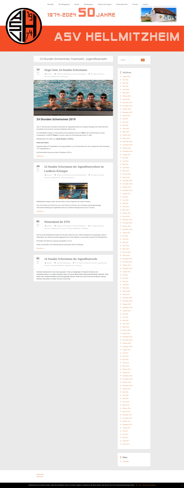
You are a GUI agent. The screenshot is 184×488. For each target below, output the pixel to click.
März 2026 (125, 93)
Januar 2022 (126, 255)
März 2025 (125, 132)
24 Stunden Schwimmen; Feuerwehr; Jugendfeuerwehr (92, 263)
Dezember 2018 (127, 376)
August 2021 (126, 271)
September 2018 (127, 385)
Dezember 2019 (127, 337)
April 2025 (125, 128)
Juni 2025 (125, 122)
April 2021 (125, 284)
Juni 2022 (125, 239)
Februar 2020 (126, 330)
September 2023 (127, 190)
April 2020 (125, 324)
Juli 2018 (125, 392)
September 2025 (127, 112)
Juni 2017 (125, 434)
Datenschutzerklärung (149, 485)
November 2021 (127, 262)
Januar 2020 (126, 333)
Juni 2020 (125, 317)
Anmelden (125, 461)
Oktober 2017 (126, 421)
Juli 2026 (125, 80)
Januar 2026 (126, 99)
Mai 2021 (125, 281)
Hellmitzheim (64, 76)
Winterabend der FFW (57, 221)
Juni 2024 (125, 161)
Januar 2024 (126, 177)
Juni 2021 (125, 278)
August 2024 (126, 154)
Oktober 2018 (126, 382)
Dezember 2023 (127, 180)
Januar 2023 (126, 216)
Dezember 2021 (127, 258)
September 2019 (127, 346)
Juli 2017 (125, 431)
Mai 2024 (125, 164)
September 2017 (127, 424)
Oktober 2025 (126, 109)
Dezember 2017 (127, 415)
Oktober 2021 (126, 265)
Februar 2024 (126, 174)
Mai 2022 (125, 242)
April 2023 (125, 206)
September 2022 (127, 229)
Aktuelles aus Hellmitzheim (64, 74)
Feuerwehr (63, 228)
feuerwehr (49, 74)
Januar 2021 (126, 294)
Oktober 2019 (126, 343)
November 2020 (127, 301)
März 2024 (125, 171)
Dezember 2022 (127, 219)
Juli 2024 (125, 158)
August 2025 (126, 115)
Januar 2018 (126, 411)
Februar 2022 (126, 252)
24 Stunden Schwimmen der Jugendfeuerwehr (70, 258)
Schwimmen (78, 265)
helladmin (49, 226)
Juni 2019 (125, 356)
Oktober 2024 (126, 148)
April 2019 (125, 363)
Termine (135, 4)
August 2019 (126, 350)
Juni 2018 (125, 395)
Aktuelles (50, 4)
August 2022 (126, 232)
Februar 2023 (126, 213)
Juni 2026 (125, 83)
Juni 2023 (125, 200)
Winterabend (84, 228)
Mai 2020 (125, 320)
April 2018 (125, 402)
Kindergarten (88, 4)
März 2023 (125, 210)
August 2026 (126, 76)
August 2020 (126, 310)
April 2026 (125, 89)
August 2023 (126, 193)
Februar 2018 (126, 408)
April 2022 (125, 245)
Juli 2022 (125, 236)
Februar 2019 (126, 369)
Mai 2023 (125, 203)
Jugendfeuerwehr (69, 265)
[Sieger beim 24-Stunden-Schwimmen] (73, 98)
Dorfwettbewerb (122, 4)
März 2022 (125, 249)
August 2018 (126, 389)
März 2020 (125, 327)
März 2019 (125, 366)
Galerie (145, 4)
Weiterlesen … (41, 156)
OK (137, 485)
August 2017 (126, 428)
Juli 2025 (125, 119)
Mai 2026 (125, 86)
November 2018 (127, 379)
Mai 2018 (125, 398)
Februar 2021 (126, 291)
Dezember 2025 (127, 102)
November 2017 (127, 418)
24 (75, 263)
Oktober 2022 (126, 226)
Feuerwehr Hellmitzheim (79, 74)
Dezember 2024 (127, 141)
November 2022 (127, 223)
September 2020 (127, 307)
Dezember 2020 (127, 297)
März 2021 (125, 288)
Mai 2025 (125, 125)
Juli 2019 (125, 353)
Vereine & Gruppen (104, 4)
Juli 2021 (125, 275)
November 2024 (127, 145)
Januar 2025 (126, 138)
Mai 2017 (125, 437)
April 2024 (125, 167)
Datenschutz (40, 474)
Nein (140, 485)
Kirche (76, 4)
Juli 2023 (125, 197)
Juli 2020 (125, 314)
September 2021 (127, 268)
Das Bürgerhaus (64, 4)
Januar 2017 (126, 444)
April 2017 (125, 441)
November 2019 (127, 340)
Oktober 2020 (126, 304)
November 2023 (127, 184)
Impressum (40, 476)
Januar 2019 (126, 372)
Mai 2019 (125, 359)
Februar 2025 (126, 135)
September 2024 (127, 151)
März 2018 (125, 405)
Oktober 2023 (126, 187)
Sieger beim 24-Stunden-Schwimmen (65, 69)
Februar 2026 (126, 96)
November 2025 (127, 106)
